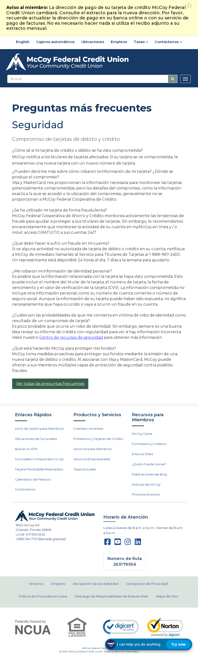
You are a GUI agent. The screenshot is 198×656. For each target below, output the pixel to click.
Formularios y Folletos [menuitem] (149, 444)
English (22, 41)
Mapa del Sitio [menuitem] (167, 596)
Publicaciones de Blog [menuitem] (149, 474)
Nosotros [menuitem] (36, 584)
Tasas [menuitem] (140, 41)
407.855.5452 (35, 534)
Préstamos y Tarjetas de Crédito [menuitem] (98, 439)
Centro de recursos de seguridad (71, 337)
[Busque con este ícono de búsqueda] (172, 79)
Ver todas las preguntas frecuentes (50, 383)
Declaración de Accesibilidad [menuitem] (96, 584)
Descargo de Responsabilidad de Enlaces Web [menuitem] (111, 596)
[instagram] (128, 543)
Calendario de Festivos (33, 479)
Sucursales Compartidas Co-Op (39, 459)
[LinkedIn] (138, 543)
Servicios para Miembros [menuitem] (92, 449)
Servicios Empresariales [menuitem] (91, 459)
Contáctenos (25, 489)
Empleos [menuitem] (119, 41)
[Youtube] (117, 543)
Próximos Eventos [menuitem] (146, 494)
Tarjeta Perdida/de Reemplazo (39, 469)
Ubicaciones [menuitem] (92, 41)
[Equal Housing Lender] (77, 627)
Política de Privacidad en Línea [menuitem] (43, 596)
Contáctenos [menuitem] (167, 41)
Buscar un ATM (26, 449)
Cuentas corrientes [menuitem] (88, 428)
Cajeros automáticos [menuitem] (55, 41)
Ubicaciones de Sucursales (36, 439)
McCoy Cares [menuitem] (142, 434)
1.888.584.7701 (27, 539)
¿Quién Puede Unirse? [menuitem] (149, 464)
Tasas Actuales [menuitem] (84, 469)
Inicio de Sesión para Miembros (39, 428)
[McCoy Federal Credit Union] (99, 62)
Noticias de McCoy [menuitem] (146, 484)
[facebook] (107, 543)
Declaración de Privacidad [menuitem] (147, 584)
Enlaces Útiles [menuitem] (142, 454)
